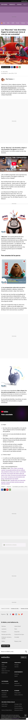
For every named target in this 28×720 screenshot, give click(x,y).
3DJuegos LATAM (18, 704)
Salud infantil (17, 626)
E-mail (20, 67)
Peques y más (17, 641)
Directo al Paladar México (7, 710)
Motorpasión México (18, 710)
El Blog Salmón (17, 692)
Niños (8, 23)
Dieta (4, 23)
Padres (3, 641)
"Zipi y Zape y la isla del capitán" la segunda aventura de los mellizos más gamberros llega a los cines (13, 470)
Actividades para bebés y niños (19, 486)
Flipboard (17, 67)
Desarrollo (16, 631)
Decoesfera (4, 694)
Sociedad (16, 637)
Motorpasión (17, 683)
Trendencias (4, 692)
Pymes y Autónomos (18, 694)
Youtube (13, 614)
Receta (17, 23)
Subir (22, 657)
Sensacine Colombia (18, 708)
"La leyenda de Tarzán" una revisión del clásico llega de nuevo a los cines (13, 473)
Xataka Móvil (4, 666)
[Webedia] (24, 1)
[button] (10, 79)
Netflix (13, 23)
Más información (15, 718)
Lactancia (4, 629)
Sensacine (16, 674)
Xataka (3, 664)
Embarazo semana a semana (6, 638)
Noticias (9, 486)
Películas (23, 23)
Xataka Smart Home (6, 670)
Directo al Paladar (5, 683)
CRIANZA (19, 4)
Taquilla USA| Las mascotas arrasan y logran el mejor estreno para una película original (13, 482)
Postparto (4, 631)
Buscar (26, 651)
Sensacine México (18, 706)
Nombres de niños (15, 608)
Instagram (16, 614)
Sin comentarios (6, 67)
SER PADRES (4, 4)
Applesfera (4, 668)
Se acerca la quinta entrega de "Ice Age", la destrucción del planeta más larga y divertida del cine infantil (13, 476)
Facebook (12, 67)
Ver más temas (5, 645)
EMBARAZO (12, 4)
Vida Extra (16, 666)
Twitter (14, 67)
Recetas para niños (6, 634)
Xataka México (5, 704)
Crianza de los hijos (19, 634)
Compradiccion (5, 696)
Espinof (16, 676)
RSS (19, 614)
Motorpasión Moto (18, 685)
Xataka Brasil (4, 706)
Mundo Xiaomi (4, 672)
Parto (15, 629)
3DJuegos (16, 664)
